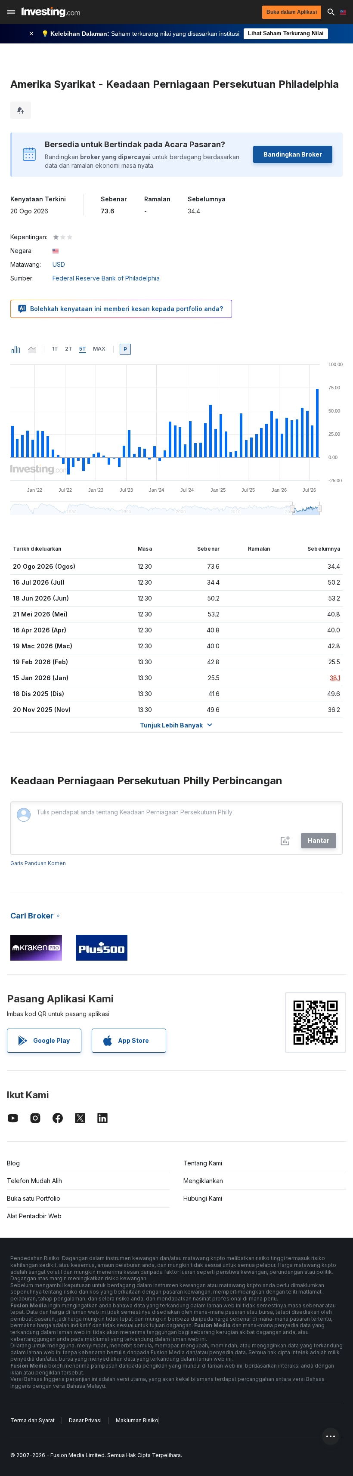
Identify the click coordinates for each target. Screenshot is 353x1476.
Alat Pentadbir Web (34, 1216)
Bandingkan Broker (292, 154)
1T (55, 348)
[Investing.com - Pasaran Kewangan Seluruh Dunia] (51, 12)
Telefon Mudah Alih (34, 1180)
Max (99, 348)
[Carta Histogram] (16, 349)
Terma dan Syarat (32, 1420)
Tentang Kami (202, 1163)
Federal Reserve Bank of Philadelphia (106, 278)
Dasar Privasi (85, 1420)
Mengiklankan (203, 1180)
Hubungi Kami (202, 1198)
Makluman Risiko (137, 1420)
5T (82, 348)
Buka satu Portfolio (33, 1198)
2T (68, 348)
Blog (13, 1163)
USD (59, 264)
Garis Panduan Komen (38, 863)
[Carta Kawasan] (32, 349)
